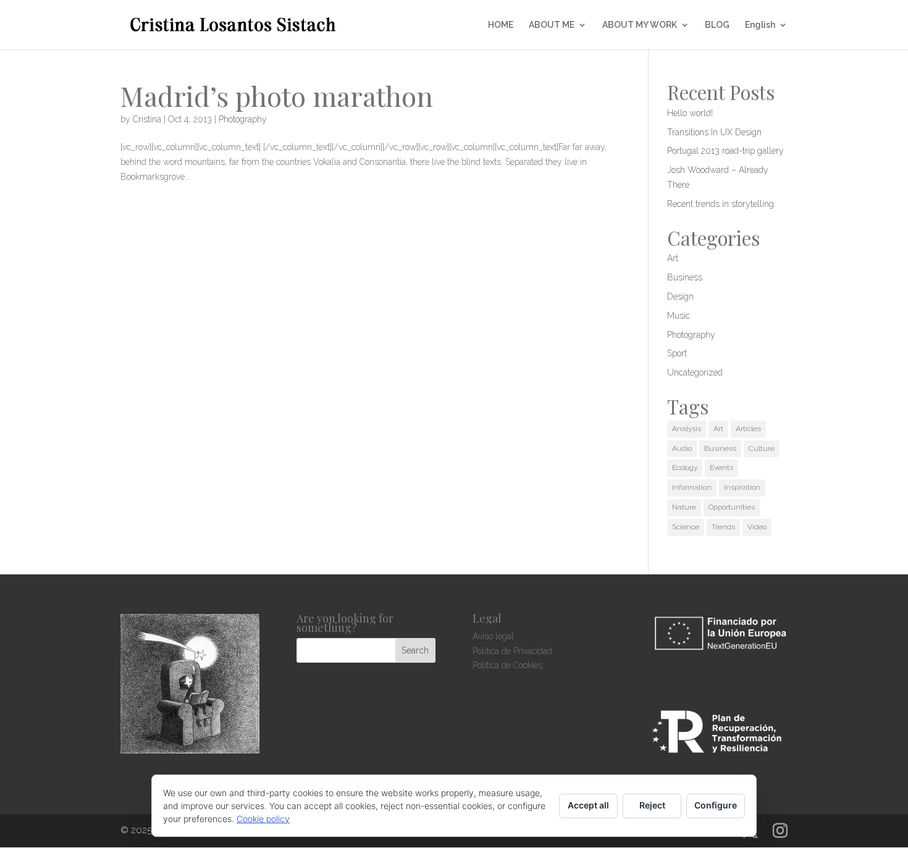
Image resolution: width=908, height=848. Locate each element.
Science (685, 527)
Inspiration (742, 487)
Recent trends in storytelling (720, 204)
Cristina (147, 119)
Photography (243, 119)
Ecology (684, 467)
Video (757, 527)
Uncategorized (695, 372)
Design (680, 296)
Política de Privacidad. (513, 651)
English (760, 25)
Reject (652, 805)
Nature (684, 507)
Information (692, 487)
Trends (723, 527)
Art (672, 258)
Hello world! (690, 113)
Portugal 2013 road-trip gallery (725, 151)
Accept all (588, 805)
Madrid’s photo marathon (276, 95)
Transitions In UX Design (714, 132)
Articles (748, 428)
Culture (762, 448)
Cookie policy (263, 818)
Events (721, 467)
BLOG (717, 25)
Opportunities (731, 507)
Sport (677, 353)
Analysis (686, 428)
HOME (500, 25)
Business (684, 277)
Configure (715, 805)
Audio (682, 448)
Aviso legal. (494, 636)
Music (678, 316)
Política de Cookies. (508, 665)
